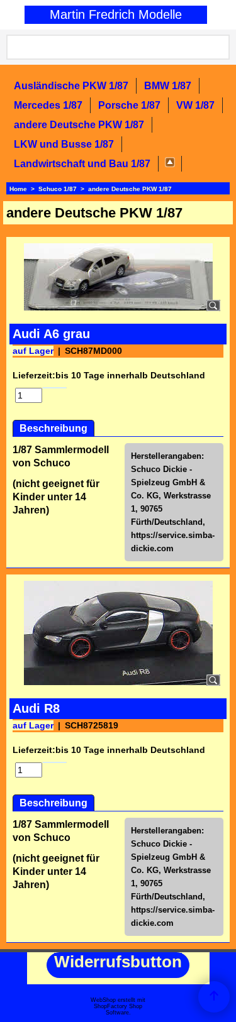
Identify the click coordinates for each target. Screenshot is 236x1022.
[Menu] (13, 16)
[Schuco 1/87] (170, 164)
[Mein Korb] (214, 15)
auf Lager (33, 351)
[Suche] (217, 47)
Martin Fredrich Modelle (116, 14)
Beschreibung (53, 428)
